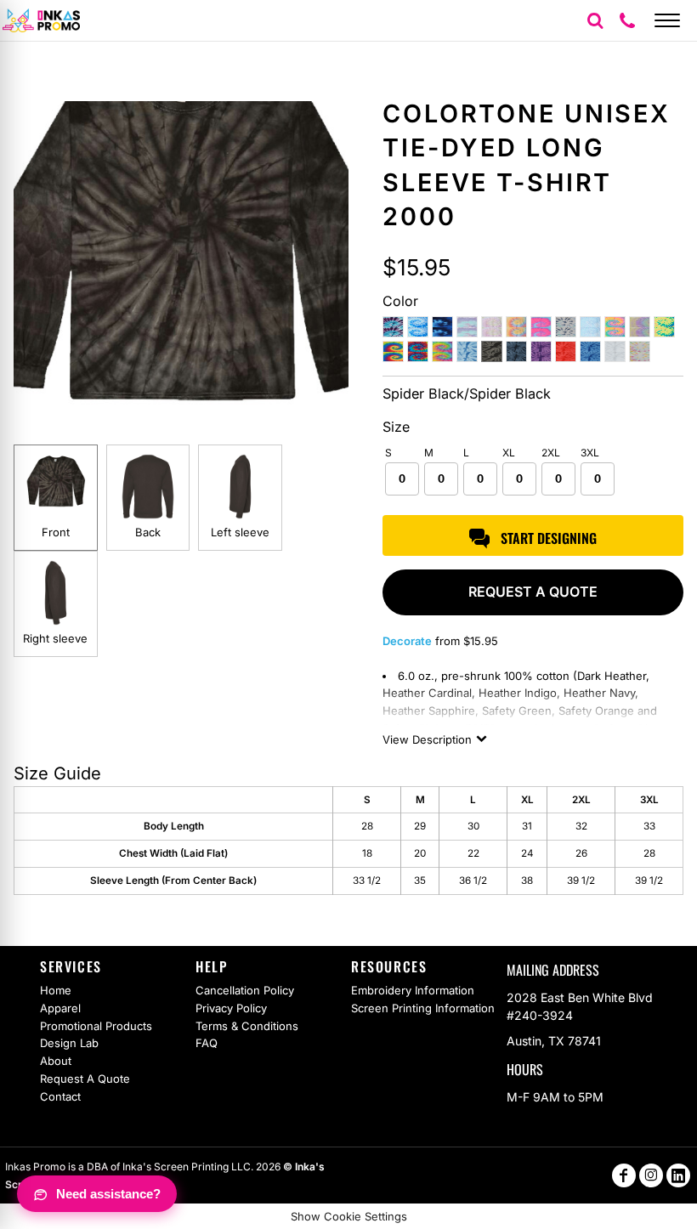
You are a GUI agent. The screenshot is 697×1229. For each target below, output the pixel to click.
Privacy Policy (231, 1008)
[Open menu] (667, 20)
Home (55, 990)
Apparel (60, 1008)
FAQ (207, 1043)
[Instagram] (651, 1175)
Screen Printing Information (423, 1008)
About (55, 1061)
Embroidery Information (412, 990)
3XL (590, 452)
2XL (550, 452)
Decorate (407, 641)
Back (148, 532)
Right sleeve (55, 638)
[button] (595, 20)
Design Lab (69, 1043)
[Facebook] (624, 1175)
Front (56, 532)
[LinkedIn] (678, 1175)
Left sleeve (240, 532)
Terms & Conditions (247, 1026)
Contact (60, 1096)
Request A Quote (85, 1078)
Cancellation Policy (245, 990)
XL (508, 452)
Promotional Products (96, 1026)
